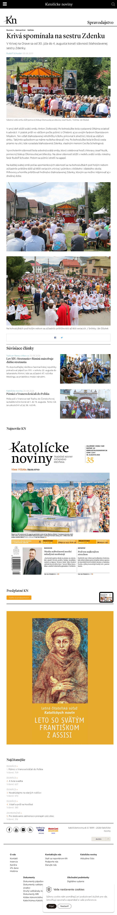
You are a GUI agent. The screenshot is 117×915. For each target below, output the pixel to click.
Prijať (51, 906)
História (14, 871)
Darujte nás (51, 865)
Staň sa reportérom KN (56, 858)
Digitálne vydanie (75, 881)
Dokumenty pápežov (33, 881)
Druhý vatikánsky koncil (35, 891)
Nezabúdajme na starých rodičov (25, 793)
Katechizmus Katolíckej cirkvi (37, 900)
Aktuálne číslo (87, 858)
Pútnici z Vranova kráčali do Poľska (27, 394)
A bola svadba (16, 781)
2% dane (14, 868)
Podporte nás (51, 861)
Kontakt (14, 858)
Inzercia (14, 861)
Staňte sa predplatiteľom (19, 598)
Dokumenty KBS (31, 894)
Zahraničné (13, 813)
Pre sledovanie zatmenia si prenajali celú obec (32, 816)
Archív (98, 839)
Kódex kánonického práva (36, 897)
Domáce (11, 766)
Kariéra (13, 865)
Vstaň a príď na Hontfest (21, 804)
